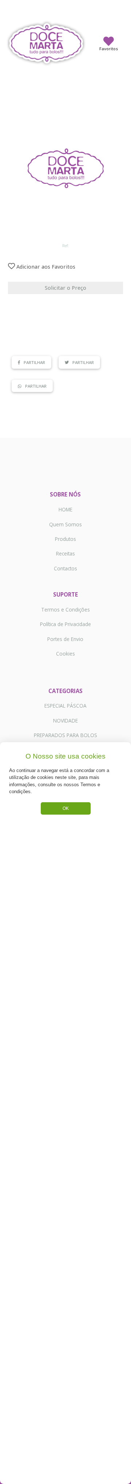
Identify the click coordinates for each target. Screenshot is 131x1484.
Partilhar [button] (34, 362)
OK (66, 808)
